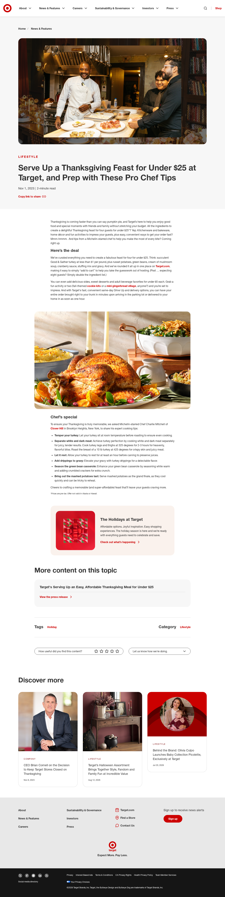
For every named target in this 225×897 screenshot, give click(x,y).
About (23, 8)
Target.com (162, 266)
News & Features (49, 8)
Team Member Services (165, 875)
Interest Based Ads (84, 875)
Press (170, 8)
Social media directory (28, 881)
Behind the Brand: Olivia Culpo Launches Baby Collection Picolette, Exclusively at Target (177, 754)
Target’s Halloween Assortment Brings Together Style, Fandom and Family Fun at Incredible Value (111, 769)
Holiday (52, 627)
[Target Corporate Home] (7, 8)
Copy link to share (29, 196)
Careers (78, 8)
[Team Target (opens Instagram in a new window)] (33, 876)
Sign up (173, 818)
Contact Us (127, 825)
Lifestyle (28, 156)
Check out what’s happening (117, 542)
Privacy (70, 875)
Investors (148, 8)
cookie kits (94, 286)
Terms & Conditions (104, 875)
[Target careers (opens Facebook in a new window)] (27, 876)
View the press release (54, 597)
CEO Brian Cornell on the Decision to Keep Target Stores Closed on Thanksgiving (47, 769)
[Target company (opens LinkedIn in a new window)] (40, 876)
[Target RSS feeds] (47, 876)
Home (22, 28)
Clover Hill (57, 428)
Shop (218, 8)
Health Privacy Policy (143, 875)
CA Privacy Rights (123, 875)
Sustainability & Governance (112, 8)
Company (30, 759)
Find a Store (127, 817)
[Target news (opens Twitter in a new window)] (20, 876)
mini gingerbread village (121, 286)
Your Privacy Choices (80, 882)
